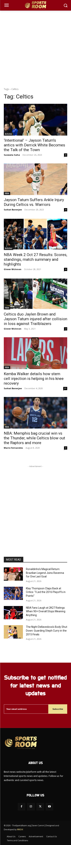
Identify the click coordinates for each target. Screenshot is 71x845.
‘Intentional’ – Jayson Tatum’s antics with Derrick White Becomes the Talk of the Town (34, 145)
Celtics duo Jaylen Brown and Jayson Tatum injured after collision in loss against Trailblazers (35, 319)
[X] (40, 806)
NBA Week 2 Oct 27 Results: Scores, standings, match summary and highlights (35, 259)
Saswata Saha (12, 154)
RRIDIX (20, 829)
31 (65, 388)
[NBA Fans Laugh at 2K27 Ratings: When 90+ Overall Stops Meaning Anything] (13, 612)
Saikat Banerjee (13, 209)
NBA (7, 193)
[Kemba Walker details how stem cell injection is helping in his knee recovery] (35, 353)
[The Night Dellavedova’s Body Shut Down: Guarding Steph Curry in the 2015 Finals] (13, 631)
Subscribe (57, 709)
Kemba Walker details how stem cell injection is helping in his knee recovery (34, 379)
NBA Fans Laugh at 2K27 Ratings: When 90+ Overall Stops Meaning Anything (45, 611)
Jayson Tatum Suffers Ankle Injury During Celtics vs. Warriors (34, 202)
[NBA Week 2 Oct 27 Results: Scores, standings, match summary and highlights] (35, 234)
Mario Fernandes (13, 447)
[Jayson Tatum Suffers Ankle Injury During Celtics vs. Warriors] (35, 179)
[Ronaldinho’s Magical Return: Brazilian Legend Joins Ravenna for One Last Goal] (13, 574)
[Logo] (35, 5)
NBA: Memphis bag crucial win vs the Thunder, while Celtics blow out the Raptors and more (34, 438)
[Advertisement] (35, 48)
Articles (8, 134)
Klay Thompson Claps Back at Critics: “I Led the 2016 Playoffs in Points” (46, 592)
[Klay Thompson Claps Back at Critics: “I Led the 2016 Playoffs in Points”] (13, 593)
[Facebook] (21, 806)
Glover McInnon (12, 269)
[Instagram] (30, 806)
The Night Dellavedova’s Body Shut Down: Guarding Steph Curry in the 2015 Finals (46, 630)
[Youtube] (49, 806)
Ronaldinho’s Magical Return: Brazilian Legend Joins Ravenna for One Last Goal (45, 573)
